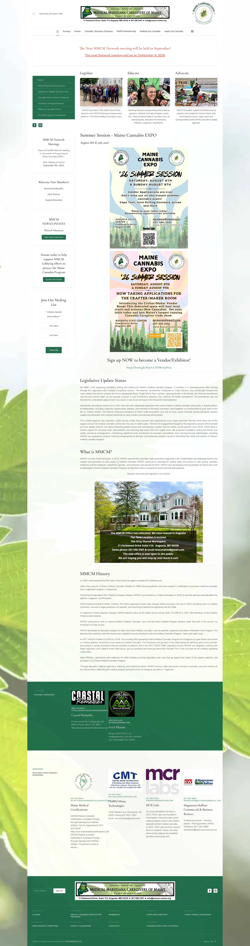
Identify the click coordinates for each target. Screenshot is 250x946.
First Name (53, 326)
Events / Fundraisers (81, 926)
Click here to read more (53, 237)
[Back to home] (125, 13)
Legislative (114, 926)
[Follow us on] (210, 891)
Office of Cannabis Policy (49, 109)
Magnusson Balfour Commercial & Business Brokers (198, 809)
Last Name (53, 335)
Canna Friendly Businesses (198, 915)
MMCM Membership (126, 31)
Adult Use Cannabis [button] (173, 31)
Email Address (53, 316)
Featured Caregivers (44, 695)
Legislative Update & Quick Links (53, 91)
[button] (34, 13)
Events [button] (77, 31)
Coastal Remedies (82, 715)
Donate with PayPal (54, 279)
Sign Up (59, 891)
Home (40, 80)
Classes (36, 915)
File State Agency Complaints (52, 115)
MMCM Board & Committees (51, 85)
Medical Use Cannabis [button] (150, 31)
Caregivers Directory (157, 915)
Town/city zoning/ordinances (51, 103)
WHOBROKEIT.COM (73, 941)
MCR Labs (152, 805)
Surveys (66, 31)
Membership (114, 915)
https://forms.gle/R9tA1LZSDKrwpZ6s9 (149, 367)
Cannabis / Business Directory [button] (99, 31)
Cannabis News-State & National (53, 97)
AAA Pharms (117, 727)
